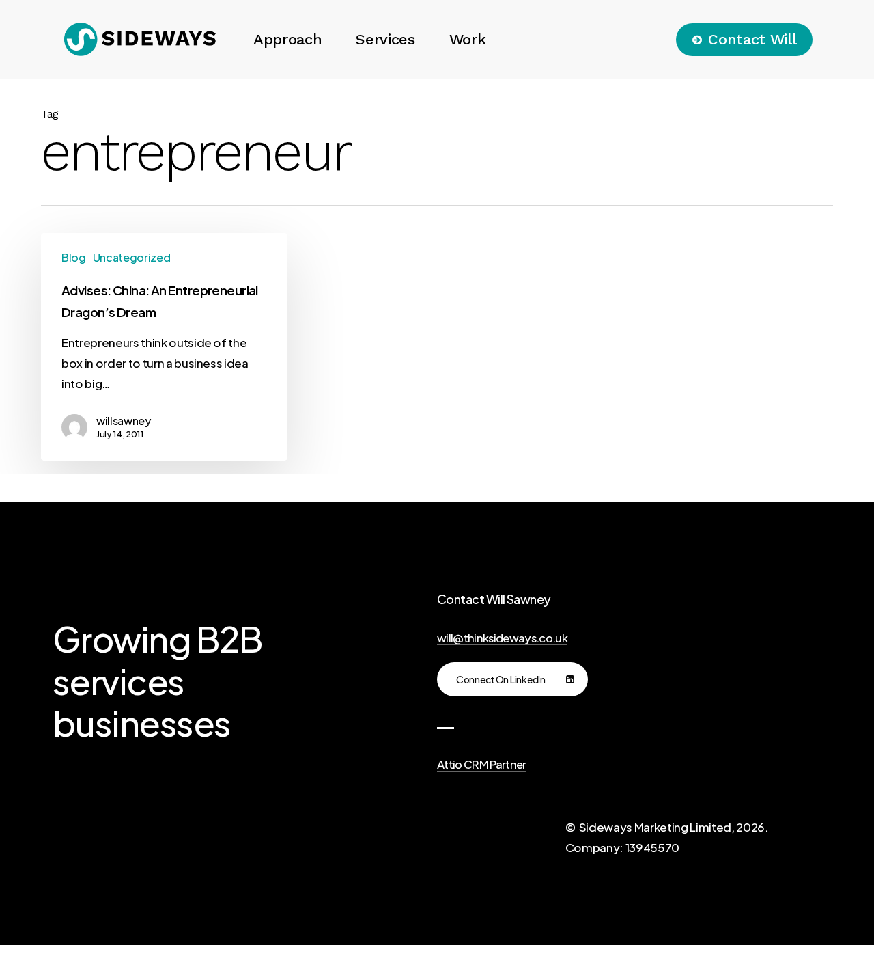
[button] (512, 679)
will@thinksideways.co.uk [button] (502, 638)
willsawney (123, 421)
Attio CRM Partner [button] (481, 765)
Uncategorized (132, 257)
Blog (73, 257)
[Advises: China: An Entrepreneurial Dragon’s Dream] (164, 347)
